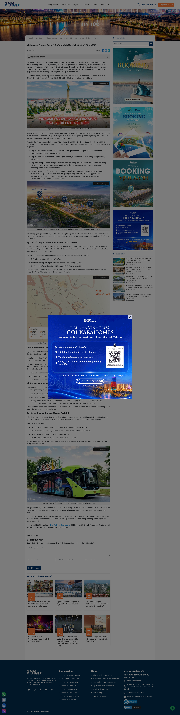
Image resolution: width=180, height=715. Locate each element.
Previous (45, 357)
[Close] (130, 317)
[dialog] (90, 357)
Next (135, 357)
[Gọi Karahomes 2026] (90, 357)
